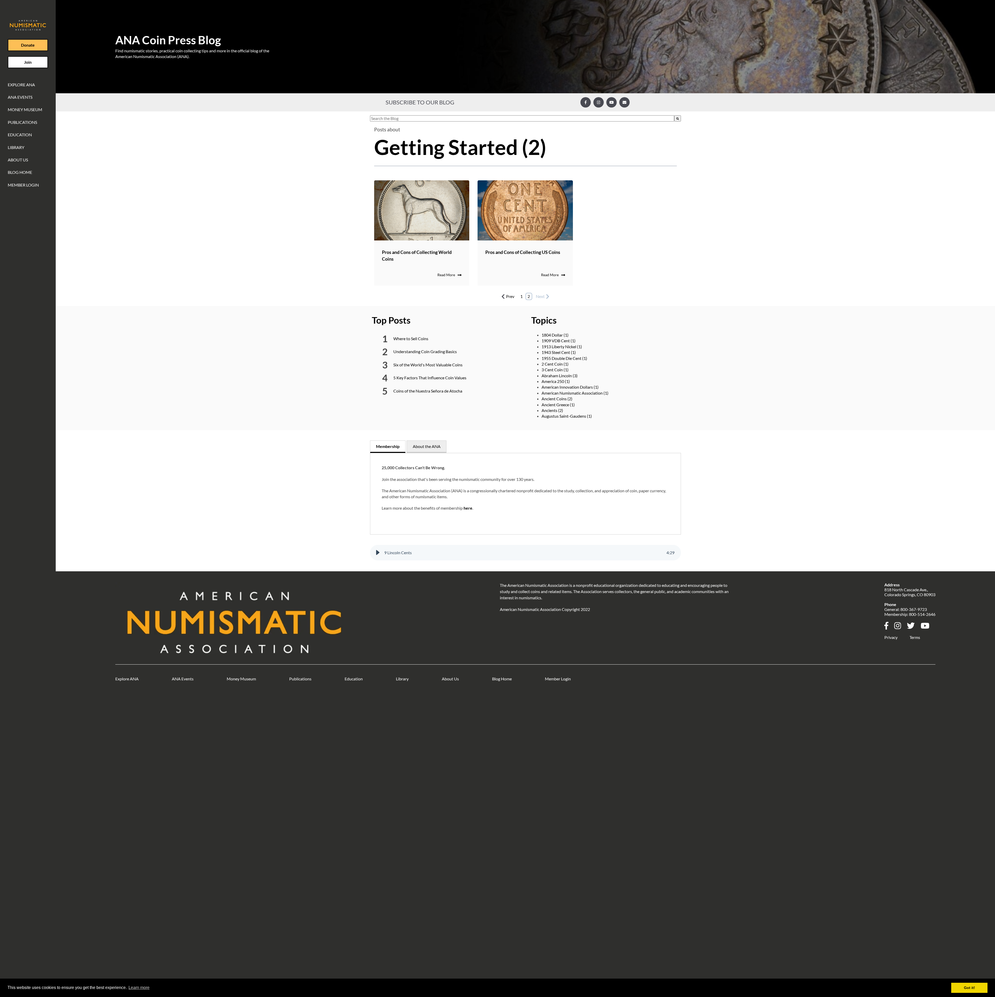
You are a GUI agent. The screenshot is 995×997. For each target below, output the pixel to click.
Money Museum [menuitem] (25, 109)
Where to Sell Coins (410, 338)
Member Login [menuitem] (23, 184)
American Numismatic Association (575, 392)
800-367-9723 (913, 609)
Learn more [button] (139, 987)
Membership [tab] (388, 446)
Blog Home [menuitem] (20, 172)
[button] (378, 552)
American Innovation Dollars (570, 386)
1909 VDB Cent (558, 340)
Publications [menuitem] (22, 122)
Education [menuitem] (20, 134)
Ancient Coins (557, 398)
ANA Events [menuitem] (20, 97)
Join (28, 62)
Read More (446, 275)
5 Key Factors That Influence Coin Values (429, 377)
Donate (28, 44)
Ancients (552, 410)
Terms (914, 637)
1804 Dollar (555, 334)
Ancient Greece (558, 404)
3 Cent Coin (555, 369)
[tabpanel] (525, 494)
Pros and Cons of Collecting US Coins (522, 252)
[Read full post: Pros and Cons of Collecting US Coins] (525, 210)
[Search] (677, 118)
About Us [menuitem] (18, 159)
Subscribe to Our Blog (420, 102)
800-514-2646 (922, 614)
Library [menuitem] (16, 147)
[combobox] (522, 118)
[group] (525, 552)
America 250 (556, 381)
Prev (510, 296)
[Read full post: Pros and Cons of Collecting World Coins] (422, 210)
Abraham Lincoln (560, 375)
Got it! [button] (969, 988)
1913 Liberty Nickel (562, 346)
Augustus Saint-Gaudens (567, 416)
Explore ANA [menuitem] (21, 84)
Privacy (891, 637)
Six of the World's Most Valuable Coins (428, 364)
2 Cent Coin (555, 363)
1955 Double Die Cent (564, 358)
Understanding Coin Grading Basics (425, 351)
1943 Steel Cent (559, 352)
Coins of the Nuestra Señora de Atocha (427, 390)
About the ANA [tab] (426, 446)
